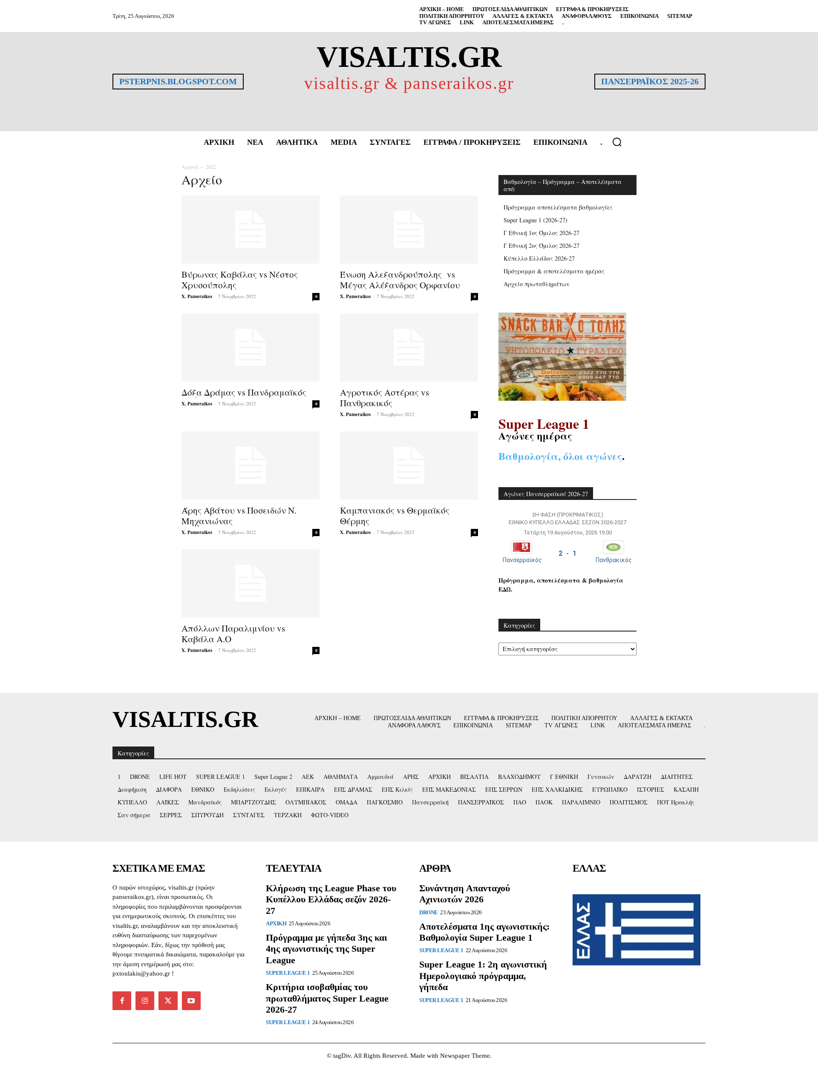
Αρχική (189, 166)
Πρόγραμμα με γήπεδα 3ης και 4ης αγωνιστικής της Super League (326, 948)
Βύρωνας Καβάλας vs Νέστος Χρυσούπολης (239, 279)
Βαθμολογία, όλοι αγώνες (560, 455)
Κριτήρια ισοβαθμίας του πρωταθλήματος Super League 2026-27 (327, 998)
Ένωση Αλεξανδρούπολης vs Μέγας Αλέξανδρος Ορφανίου (400, 279)
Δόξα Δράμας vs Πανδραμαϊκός (243, 392)
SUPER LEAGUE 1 (288, 973)
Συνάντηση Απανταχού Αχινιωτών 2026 (464, 893)
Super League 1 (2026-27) (535, 220)
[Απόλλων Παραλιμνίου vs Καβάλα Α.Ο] (250, 583)
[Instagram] (144, 1000)
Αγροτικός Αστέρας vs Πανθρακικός (384, 397)
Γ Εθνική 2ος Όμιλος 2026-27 (541, 245)
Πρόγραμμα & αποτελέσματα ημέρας (554, 271)
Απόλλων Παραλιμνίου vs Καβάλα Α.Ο (233, 633)
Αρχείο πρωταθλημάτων (537, 284)
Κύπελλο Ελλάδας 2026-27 (539, 258)
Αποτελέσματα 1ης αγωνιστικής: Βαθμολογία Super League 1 (484, 932)
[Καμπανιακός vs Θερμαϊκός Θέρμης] (409, 465)
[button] (617, 142)
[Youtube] (191, 1000)
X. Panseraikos (196, 296)
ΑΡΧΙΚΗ (276, 923)
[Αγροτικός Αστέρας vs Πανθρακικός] (409, 347)
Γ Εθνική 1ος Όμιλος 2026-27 (541, 233)
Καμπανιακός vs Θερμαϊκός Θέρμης (394, 515)
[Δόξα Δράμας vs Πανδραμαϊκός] (250, 347)
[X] (167, 1000)
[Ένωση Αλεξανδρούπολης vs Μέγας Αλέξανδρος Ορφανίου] (409, 229)
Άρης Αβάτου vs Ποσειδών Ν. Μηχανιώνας (239, 515)
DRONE (428, 912)
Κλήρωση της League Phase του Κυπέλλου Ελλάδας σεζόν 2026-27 (331, 899)
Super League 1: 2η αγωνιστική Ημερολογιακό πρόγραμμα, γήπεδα (483, 975)
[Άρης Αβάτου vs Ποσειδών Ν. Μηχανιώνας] (250, 465)
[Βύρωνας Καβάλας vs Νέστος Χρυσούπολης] (250, 229)
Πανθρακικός (614, 560)
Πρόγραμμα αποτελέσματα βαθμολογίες (558, 207)
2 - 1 (567, 553)
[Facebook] (121, 1000)
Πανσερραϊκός (522, 560)
